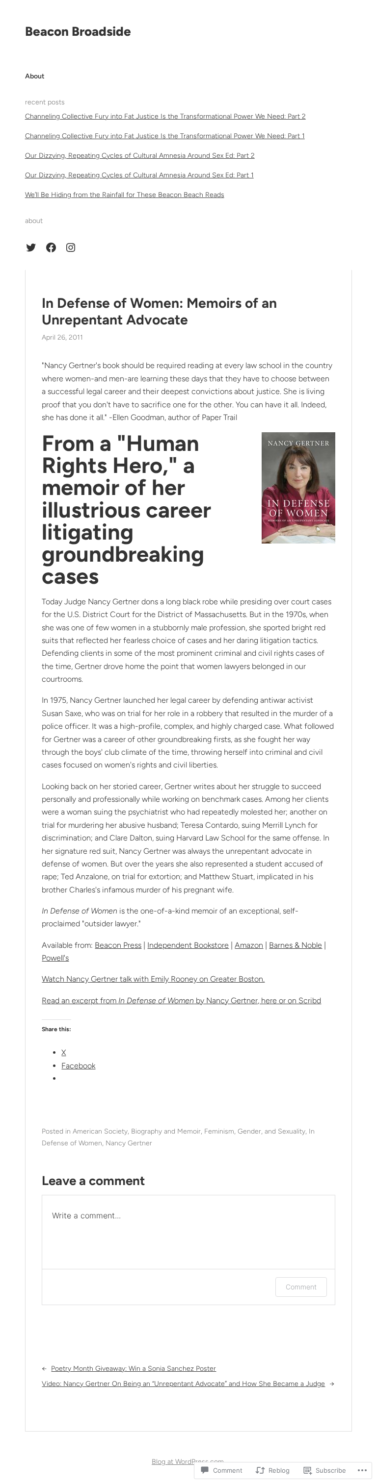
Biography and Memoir (166, 1131)
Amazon (249, 945)
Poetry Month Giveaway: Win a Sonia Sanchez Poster (133, 1368)
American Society (100, 1131)
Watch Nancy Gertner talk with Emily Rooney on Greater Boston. (153, 979)
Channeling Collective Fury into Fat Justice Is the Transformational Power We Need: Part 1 (165, 136)
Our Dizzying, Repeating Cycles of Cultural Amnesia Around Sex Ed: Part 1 (139, 175)
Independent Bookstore (188, 945)
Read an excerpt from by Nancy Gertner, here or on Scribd (181, 1000)
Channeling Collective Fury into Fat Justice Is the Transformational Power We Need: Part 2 (165, 116)
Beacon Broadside (78, 31)
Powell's (55, 958)
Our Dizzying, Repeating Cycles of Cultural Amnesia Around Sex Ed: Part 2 (140, 155)
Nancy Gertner (129, 1143)
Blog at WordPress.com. (188, 1462)
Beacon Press (118, 945)
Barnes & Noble (295, 945)
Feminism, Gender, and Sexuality (254, 1131)
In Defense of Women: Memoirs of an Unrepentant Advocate (159, 311)
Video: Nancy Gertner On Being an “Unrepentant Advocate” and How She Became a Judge (183, 1384)
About (35, 76)
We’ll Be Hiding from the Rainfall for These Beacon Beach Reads (124, 195)
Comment (301, 1287)
